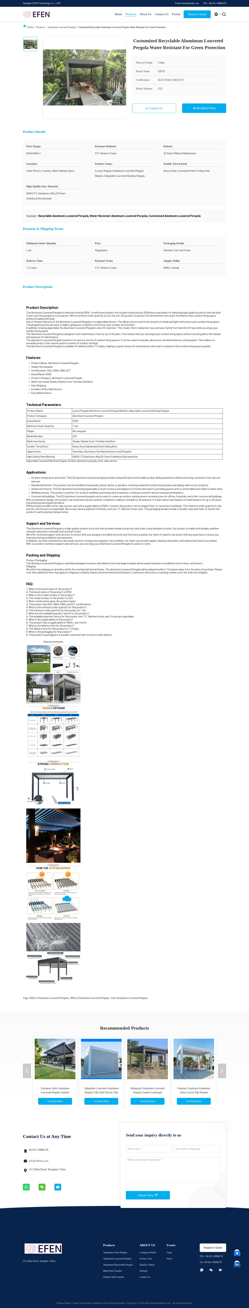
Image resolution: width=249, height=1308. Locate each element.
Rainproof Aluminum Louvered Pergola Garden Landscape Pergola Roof (147, 1092)
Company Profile (148, 1252)
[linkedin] (237, 1263)
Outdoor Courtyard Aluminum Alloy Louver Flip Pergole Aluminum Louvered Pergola (194, 1092)
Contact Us (162, 14)
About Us (145, 14)
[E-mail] (62, 1189)
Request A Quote (197, 14)
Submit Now (146, 1195)
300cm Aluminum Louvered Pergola (89, 997)
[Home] (36, 14)
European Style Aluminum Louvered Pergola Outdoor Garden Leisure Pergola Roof (55, 1092)
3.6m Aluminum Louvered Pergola (129, 997)
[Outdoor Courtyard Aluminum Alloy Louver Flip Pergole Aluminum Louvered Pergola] (193, 1058)
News (169, 1258)
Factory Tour (146, 1258)
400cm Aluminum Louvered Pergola (48, 997)
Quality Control (147, 1264)
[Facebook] (237, 1252)
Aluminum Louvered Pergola (61, 27)
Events (176, 14)
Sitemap (143, 1271)
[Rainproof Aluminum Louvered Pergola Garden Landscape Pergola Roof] (147, 1058)
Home (118, 14)
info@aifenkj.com (38, 1160)
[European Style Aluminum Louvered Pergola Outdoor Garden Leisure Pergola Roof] (55, 1058)
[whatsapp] (31, 1189)
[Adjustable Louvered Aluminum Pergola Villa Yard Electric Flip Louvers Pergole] (101, 1058)
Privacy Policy (64, 1303)
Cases (169, 1252)
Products (131, 14)
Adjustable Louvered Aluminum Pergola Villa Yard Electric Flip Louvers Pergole (101, 1092)
